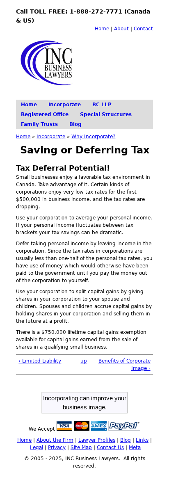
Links (142, 440)
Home (102, 29)
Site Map (81, 447)
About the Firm (55, 440)
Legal (36, 447)
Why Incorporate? (93, 136)
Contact (143, 29)
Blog (75, 124)
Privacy (57, 447)
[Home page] (49, 92)
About (121, 29)
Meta (135, 447)
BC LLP (102, 104)
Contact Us (110, 447)
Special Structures (106, 114)
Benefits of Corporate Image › (124, 364)
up (83, 361)
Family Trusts (39, 124)
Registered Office (45, 114)
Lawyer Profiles (96, 440)
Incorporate (64, 104)
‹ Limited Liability (39, 361)
